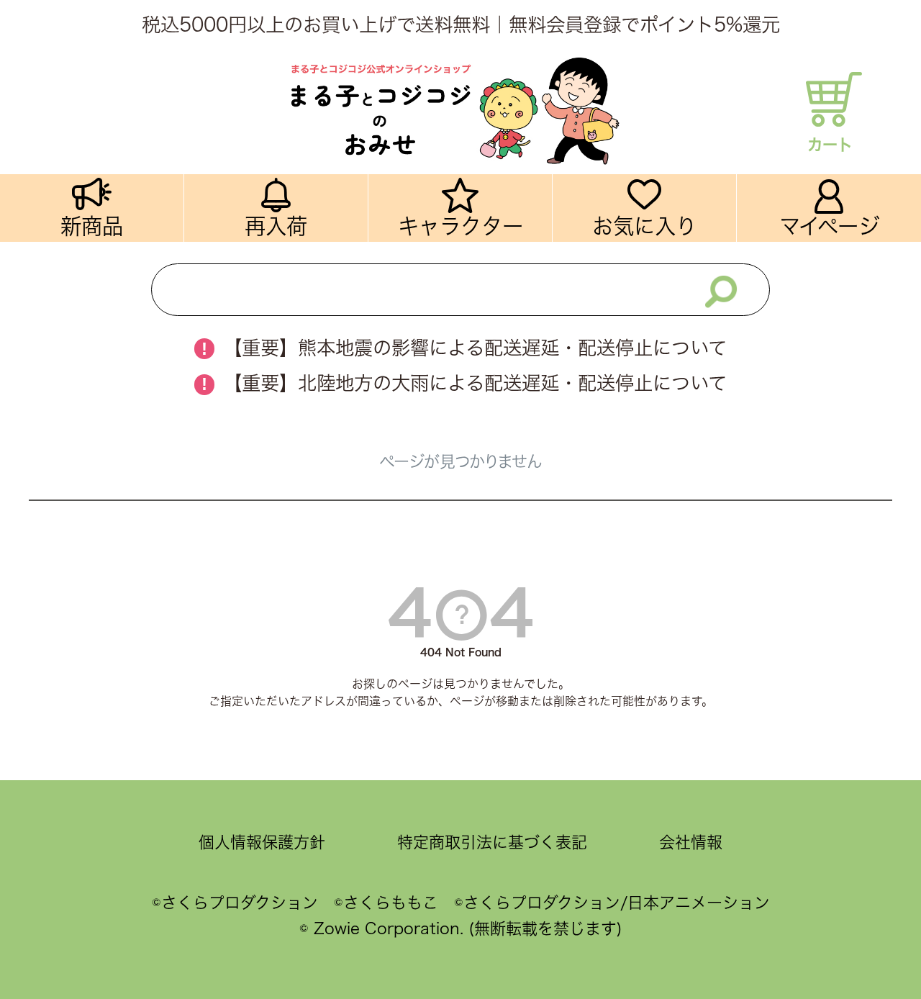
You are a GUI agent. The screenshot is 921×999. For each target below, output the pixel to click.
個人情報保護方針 (262, 842)
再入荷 (276, 226)
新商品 (91, 226)
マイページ (829, 226)
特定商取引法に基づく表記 (492, 842)
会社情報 (690, 842)
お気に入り (644, 226)
